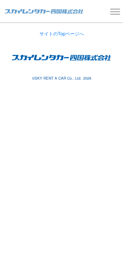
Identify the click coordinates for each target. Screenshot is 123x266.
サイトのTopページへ (61, 33)
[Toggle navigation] (114, 11)
